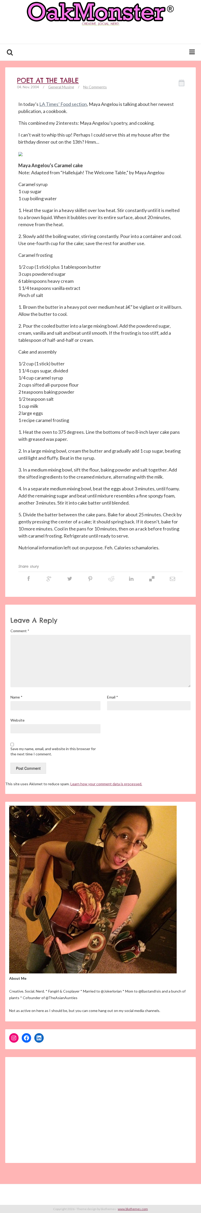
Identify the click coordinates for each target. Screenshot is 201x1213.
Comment (19, 631)
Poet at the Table (48, 80)
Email (112, 697)
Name (16, 697)
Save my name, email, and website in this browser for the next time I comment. (53, 751)
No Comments (95, 87)
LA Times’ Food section (63, 104)
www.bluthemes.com (133, 1209)
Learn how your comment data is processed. (106, 784)
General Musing (61, 87)
